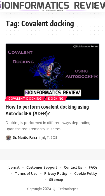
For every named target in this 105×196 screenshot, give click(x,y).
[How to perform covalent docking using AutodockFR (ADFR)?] (52, 72)
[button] (95, 5)
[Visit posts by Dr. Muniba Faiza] (8, 137)
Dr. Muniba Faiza (25, 137)
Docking (56, 98)
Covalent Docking (25, 98)
